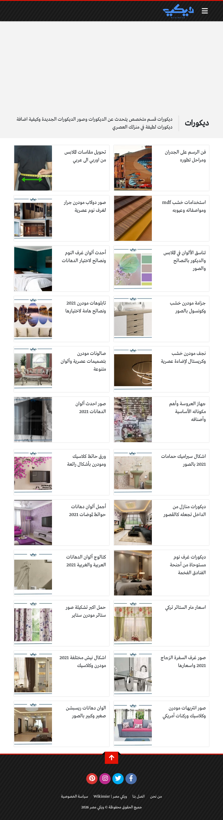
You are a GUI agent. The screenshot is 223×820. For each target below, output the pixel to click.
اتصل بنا (138, 796)
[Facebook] (131, 778)
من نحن (156, 796)
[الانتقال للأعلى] (111, 758)
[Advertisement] (111, 72)
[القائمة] (205, 11)
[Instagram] (105, 778)
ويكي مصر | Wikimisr (110, 796)
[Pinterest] (92, 778)
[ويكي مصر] (178, 11)
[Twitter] (118, 778)
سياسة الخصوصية (74, 796)
